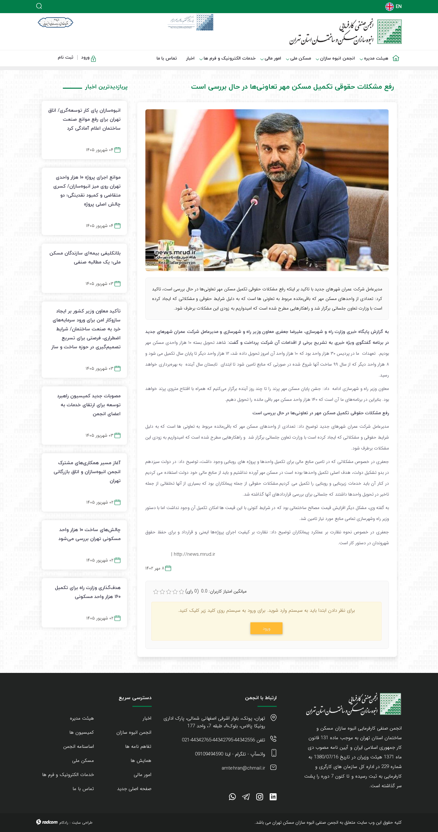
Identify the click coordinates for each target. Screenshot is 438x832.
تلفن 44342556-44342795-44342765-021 (223, 740)
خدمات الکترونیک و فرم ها (68, 775)
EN (399, 6)
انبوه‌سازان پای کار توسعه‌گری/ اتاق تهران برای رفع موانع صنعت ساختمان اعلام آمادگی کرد (84, 119)
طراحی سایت (82, 823)
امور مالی (142, 775)
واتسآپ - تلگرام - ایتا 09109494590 (230, 754)
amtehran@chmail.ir (243, 768)
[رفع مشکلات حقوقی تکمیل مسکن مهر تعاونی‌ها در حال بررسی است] (267, 190)
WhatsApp (232, 798)
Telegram (246, 798)
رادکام (63, 823)
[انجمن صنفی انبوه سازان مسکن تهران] (313, 31)
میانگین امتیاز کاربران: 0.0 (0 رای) (216, 591)
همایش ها (141, 760)
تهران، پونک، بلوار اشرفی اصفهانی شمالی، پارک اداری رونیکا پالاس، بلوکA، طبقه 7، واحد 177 (214, 722)
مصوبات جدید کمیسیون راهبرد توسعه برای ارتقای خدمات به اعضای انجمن (89, 405)
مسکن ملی (83, 760)
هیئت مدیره (82, 718)
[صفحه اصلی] (397, 54)
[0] (156, 592)
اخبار (147, 718)
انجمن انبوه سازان (133, 732)
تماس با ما (83, 789)
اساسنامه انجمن (78, 746)
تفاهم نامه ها (138, 746)
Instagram (259, 798)
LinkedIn (273, 798)
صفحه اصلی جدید (134, 789)
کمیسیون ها (81, 732)
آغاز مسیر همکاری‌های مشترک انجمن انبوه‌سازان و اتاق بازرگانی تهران (87, 471)
